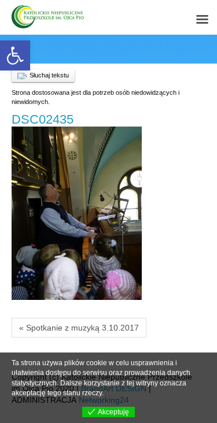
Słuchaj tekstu (49, 75)
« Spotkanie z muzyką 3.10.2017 (79, 327)
